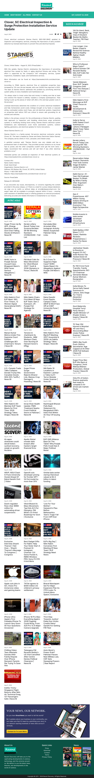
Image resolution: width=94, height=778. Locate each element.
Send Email (13, 165)
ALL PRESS (27, 15)
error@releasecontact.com (47, 189)
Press (47, 748)
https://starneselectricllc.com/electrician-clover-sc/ (28, 174)
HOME (6, 15)
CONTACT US (37, 15)
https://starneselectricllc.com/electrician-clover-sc (21, 157)
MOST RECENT (15, 15)
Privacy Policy (47, 757)
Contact (47, 752)
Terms (47, 755)
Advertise (47, 750)
